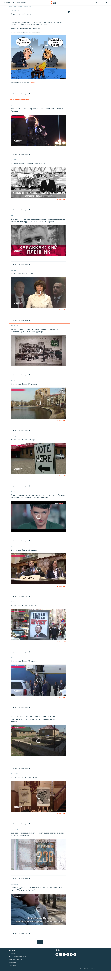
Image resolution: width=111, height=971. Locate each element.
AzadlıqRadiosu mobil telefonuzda (17, 956)
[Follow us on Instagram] (60, 954)
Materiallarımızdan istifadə (16, 959)
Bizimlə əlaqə (12, 962)
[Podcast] (74, 954)
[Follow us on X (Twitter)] (64, 954)
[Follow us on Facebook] (57, 954)
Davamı (40, 942)
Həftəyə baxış (12, 965)
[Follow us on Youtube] (67, 954)
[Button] (15, 94)
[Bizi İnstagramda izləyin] (101, 2)
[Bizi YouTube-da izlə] (96, 2)
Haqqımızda (12, 953)
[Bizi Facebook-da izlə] (106, 2)
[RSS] (71, 954)
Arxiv (32, 83)
